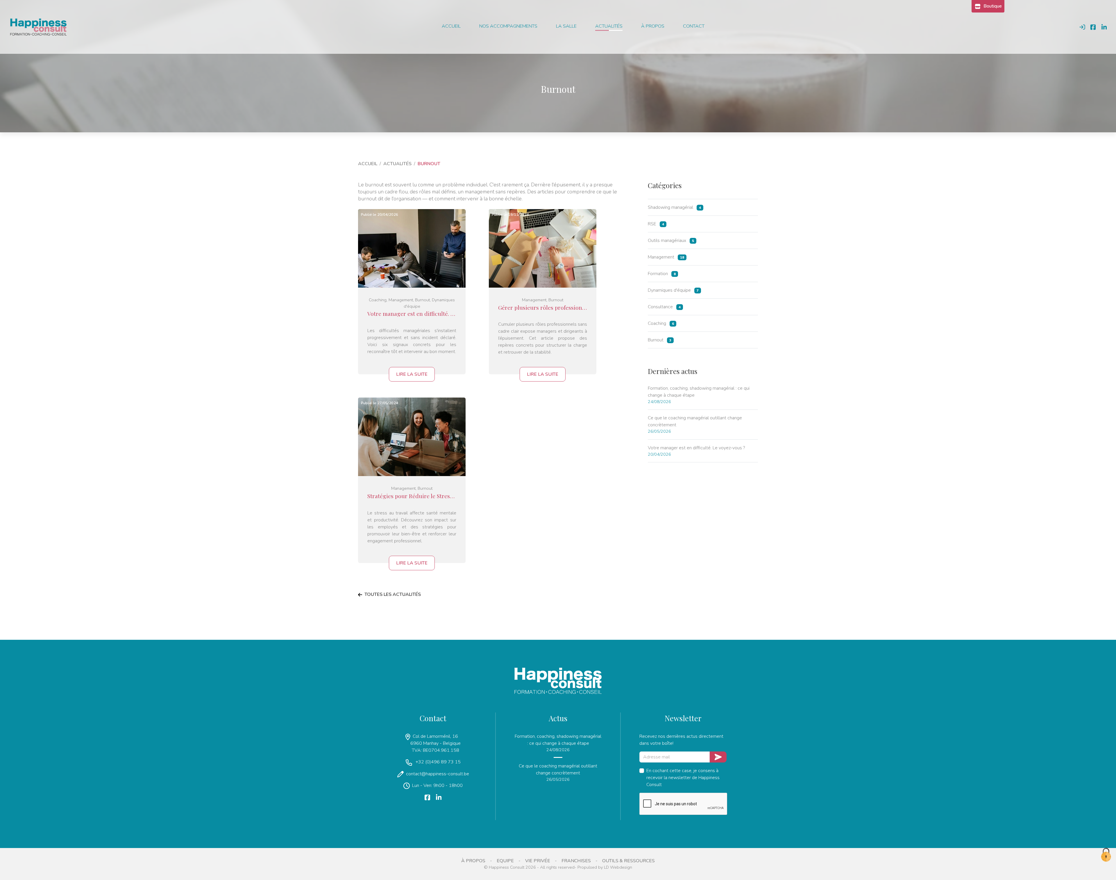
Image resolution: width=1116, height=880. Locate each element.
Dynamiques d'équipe (673, 290)
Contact (693, 26)
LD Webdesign (618, 867)
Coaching (661, 323)
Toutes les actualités (392, 594)
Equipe (505, 861)
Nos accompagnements (508, 26)
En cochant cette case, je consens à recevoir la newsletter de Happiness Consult (683, 777)
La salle (566, 26)
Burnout (659, 340)
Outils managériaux (671, 240)
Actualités (609, 26)
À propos (652, 26)
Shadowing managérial (674, 207)
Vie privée (537, 861)
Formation (662, 273)
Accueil (451, 26)
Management (666, 257)
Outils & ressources (628, 861)
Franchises (576, 861)
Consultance (664, 307)
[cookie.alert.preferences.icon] (1106, 855)
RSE (656, 224)
